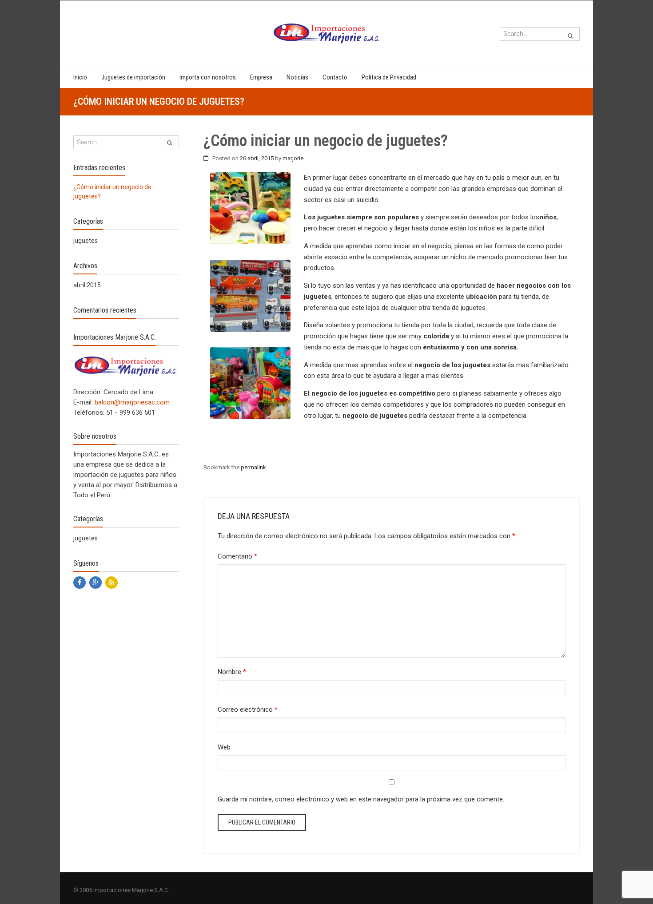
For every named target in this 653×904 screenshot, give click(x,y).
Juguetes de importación (133, 77)
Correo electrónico (248, 710)
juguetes (85, 240)
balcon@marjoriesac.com (132, 402)
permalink (253, 467)
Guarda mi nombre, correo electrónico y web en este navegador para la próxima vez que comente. (361, 799)
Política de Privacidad (389, 77)
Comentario (237, 556)
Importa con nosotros (207, 77)
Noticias (297, 77)
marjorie (293, 158)
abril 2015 (87, 285)
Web (224, 747)
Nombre (232, 672)
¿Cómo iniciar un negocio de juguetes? (112, 191)
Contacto (335, 77)
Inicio (80, 77)
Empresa (261, 77)
